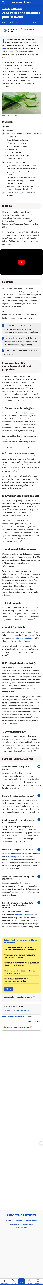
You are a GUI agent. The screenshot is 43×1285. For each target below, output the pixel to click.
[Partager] (41, 1142)
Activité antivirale (14, 152)
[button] (27, 388)
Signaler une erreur (34, 1021)
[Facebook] (12, 1233)
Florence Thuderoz (9, 23)
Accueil (4, 1016)
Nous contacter (14, 1224)
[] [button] (34, 997)
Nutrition (6, 8)
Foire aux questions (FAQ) (16, 162)
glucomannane (28, 413)
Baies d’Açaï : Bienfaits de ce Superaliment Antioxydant (16, 980)
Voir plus (8, 989)
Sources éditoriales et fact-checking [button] (18, 997)
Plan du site (18, 1220)
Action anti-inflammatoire (17, 146)
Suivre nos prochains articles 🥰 (19, 1027)
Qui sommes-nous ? (31, 1220)
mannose (26, 416)
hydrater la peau (12, 857)
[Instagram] (24, 1233)
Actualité (8, 1220)
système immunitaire (23, 638)
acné (15, 724)
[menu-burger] (3, 2)
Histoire (8, 126)
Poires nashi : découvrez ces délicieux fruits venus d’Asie (20, 972)
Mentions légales (28, 1224)
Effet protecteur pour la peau (19, 143)
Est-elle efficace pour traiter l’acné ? (22, 178)
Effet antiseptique (14, 159)
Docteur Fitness (21, 2)
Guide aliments (17, 8)
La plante (9, 130)
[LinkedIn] (30, 1233)
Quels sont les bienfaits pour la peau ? (22, 166)
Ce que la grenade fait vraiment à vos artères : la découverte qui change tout (20, 948)
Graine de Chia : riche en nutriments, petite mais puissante (20, 956)
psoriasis (18, 915)
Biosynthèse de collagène (17, 140)
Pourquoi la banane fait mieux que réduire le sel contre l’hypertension (22, 964)
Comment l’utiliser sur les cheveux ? (22, 169)
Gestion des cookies (21, 1227)
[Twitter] (18, 1233)
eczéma (31, 915)
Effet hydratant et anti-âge (18, 155)
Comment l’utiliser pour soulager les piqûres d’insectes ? (21, 182)
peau (4, 48)
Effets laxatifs (12, 149)
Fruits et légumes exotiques (17, 1010)
